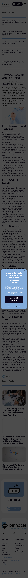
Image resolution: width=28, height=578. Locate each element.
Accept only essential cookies (13, 305)
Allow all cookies (14, 299)
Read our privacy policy (14, 306)
